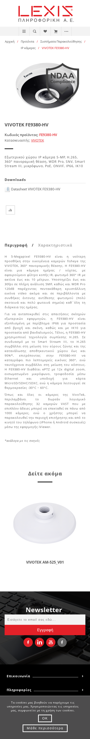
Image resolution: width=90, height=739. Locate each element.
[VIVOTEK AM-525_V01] (45, 522)
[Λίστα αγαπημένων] (45, 31)
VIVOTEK (37, 140)
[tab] (21, 245)
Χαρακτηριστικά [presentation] (55, 245)
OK (45, 718)
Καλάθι (56, 31)
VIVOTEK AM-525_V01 (45, 562)
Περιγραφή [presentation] (16, 245)
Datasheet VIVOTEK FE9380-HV (35, 189)
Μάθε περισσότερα (45, 728)
